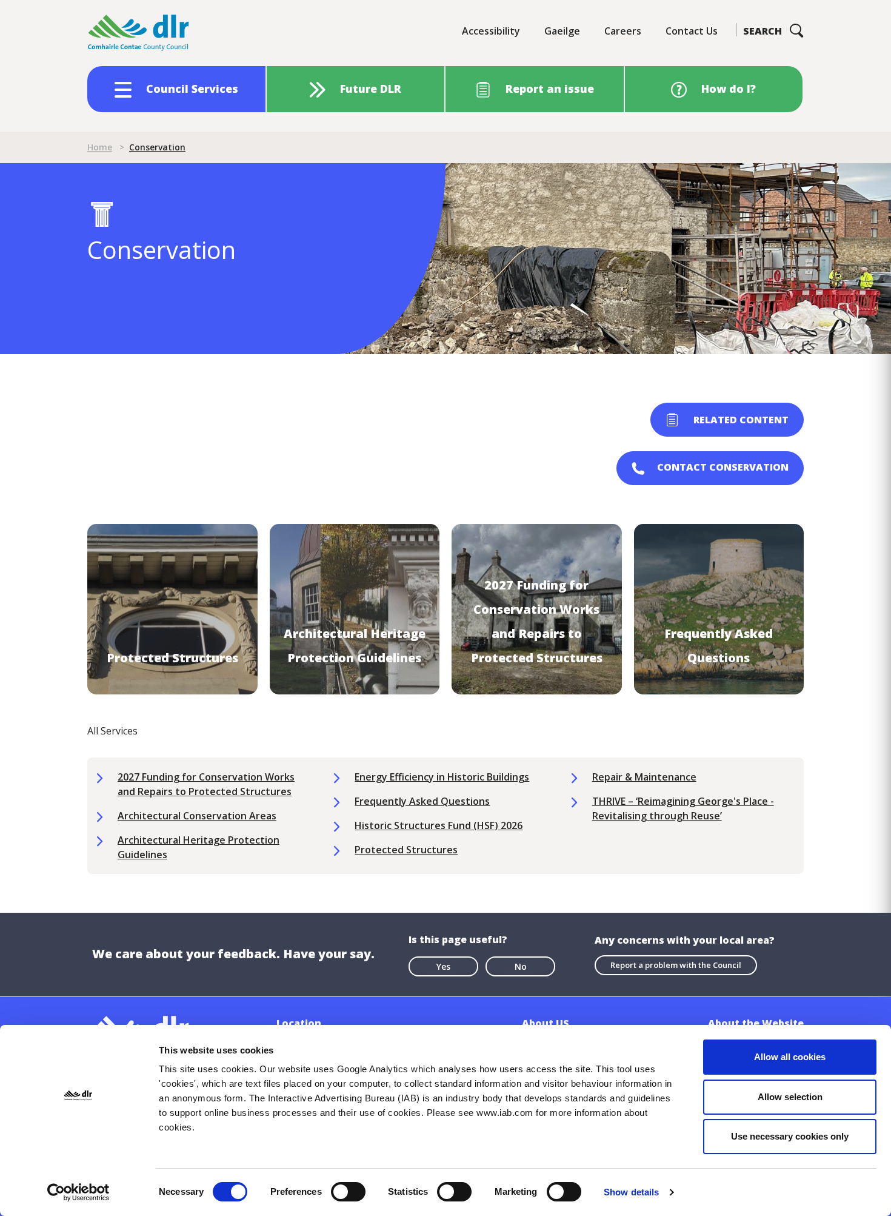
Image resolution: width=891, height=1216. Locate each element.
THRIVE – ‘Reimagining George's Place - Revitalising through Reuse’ (683, 808)
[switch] (348, 1191)
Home (99, 147)
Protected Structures (406, 849)
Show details (631, 1192)
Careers (622, 31)
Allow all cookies (790, 1057)
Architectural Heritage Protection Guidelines (198, 847)
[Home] (138, 33)
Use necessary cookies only (790, 1136)
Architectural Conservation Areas (197, 815)
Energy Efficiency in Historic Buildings (442, 777)
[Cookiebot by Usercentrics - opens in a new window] (78, 1192)
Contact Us (692, 31)
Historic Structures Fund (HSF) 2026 (438, 825)
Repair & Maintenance (644, 777)
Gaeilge (562, 31)
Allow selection (790, 1097)
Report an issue (550, 88)
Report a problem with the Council (675, 964)
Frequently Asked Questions (422, 801)
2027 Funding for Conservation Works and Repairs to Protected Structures (206, 784)
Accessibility (491, 31)
